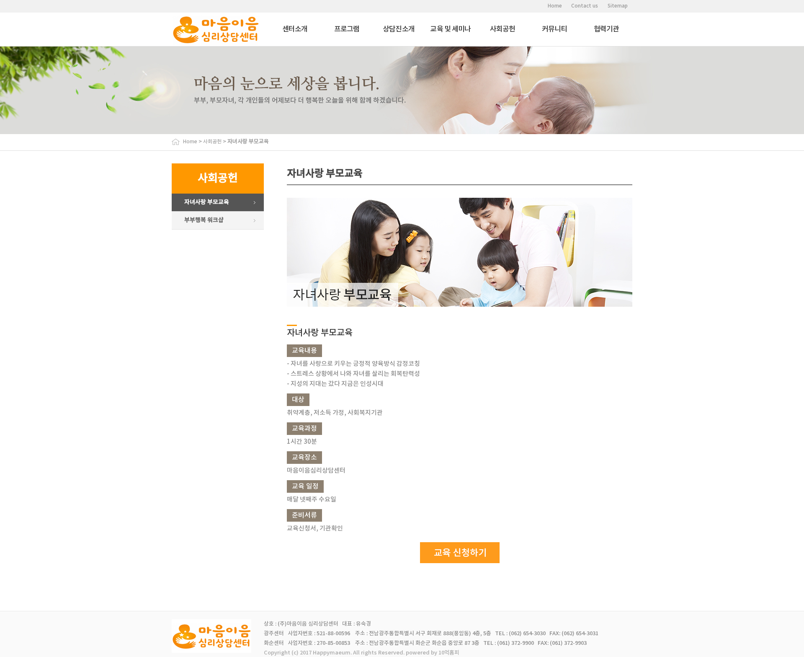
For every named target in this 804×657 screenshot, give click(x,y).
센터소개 (295, 29)
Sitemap (618, 6)
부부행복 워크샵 (204, 220)
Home (555, 6)
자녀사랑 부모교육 (206, 202)
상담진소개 (399, 29)
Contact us (584, 6)
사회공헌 (502, 29)
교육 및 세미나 (450, 29)
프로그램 (347, 29)
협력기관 (606, 29)
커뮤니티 (554, 29)
